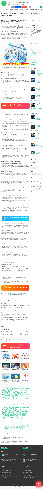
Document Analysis (35, 35)
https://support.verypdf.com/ (7, 294)
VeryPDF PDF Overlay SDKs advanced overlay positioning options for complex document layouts (16, 389)
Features (21, 9)
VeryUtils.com (34, 62)
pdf (10, 431)
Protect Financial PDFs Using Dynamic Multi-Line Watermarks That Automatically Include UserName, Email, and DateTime (16, 414)
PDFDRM (4, 433)
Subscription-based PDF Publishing (7, 473)
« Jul (32, 194)
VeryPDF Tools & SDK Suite (27, 472)
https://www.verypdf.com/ (23, 341)
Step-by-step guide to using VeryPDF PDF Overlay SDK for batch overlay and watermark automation (15, 391)
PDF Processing (38, 33)
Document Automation (35, 34)
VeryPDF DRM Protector (18, 2)
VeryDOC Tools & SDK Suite (27, 473)
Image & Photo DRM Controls (6, 472)
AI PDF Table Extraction (27, 470)
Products (17, 9)
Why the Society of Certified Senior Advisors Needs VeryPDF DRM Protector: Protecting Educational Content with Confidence (16, 428)
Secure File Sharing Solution (6, 470)
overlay (7, 431)
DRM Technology (17, 433)
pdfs (12, 431)
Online (7, 9)
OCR (40, 36)
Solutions (26, 9)
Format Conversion (35, 36)
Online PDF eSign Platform (27, 468)
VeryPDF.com (33, 59)
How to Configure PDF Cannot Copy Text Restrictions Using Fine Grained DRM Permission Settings (15, 406)
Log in (32, 51)
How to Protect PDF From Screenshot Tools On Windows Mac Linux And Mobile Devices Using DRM (16, 401)
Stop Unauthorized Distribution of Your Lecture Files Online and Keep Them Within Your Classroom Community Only (15, 421)
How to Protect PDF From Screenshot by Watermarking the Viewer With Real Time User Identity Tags (16, 397)
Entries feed (33, 53)
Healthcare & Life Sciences (6, 479)
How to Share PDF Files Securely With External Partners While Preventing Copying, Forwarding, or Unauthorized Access (15, 410)
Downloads (32, 9)
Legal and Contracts (4, 477)
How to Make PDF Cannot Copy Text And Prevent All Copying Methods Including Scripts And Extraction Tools (15, 393)
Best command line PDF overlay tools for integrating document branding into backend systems (15, 387)
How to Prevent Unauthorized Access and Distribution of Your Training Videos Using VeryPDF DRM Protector (15, 423)
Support (37, 9)
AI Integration (38, 40)
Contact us (38, 41)
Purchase (12, 9)
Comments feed (34, 55)
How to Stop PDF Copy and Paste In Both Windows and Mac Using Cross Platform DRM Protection (16, 408)
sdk (15, 431)
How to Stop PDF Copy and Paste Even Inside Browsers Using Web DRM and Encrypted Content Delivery (16, 395)
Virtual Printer (34, 39)
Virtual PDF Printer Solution (27, 479)
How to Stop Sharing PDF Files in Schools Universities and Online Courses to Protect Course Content (16, 399)
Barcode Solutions (37, 37)
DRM (32, 37)
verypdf (17, 431)
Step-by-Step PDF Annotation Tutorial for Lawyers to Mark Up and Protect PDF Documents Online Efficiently (16, 416)
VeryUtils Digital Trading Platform (29, 477)
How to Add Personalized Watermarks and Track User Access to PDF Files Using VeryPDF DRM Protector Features (15, 412)
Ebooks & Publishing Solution (6, 475)
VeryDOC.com (34, 60)
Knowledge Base (34, 57)
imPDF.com (33, 64)
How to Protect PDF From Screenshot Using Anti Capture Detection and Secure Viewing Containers (14, 403)
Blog (41, 9)
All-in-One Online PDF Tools (28, 475)
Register (32, 49)
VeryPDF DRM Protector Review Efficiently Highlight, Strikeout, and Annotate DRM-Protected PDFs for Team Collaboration (16, 426)
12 (34, 186)
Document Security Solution (6, 468)
